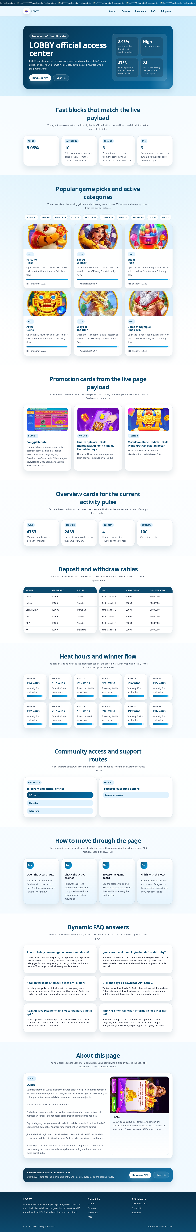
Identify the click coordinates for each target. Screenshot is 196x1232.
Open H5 (61, 77)
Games (112, 11)
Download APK (40, 77)
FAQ (153, 11)
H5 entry (33, 802)
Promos (126, 11)
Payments (140, 11)
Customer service (114, 795)
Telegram (166, 11)
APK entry (34, 795)
